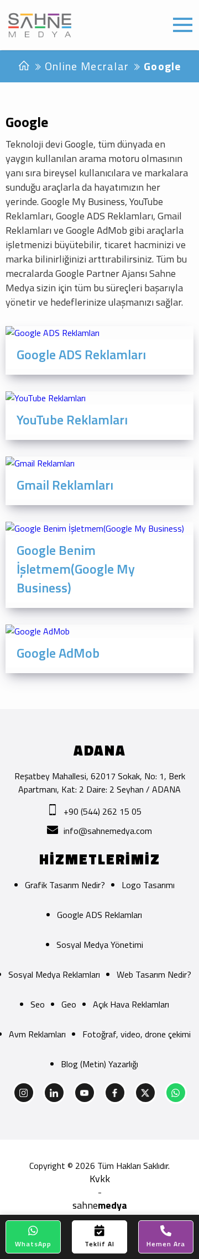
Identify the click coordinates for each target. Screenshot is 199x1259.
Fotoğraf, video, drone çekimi (136, 1034)
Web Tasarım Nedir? (154, 974)
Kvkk (100, 1178)
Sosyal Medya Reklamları (54, 974)
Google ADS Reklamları (99, 914)
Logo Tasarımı (148, 884)
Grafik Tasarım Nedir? (65, 884)
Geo (68, 1004)
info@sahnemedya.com (108, 830)
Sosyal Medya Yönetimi (99, 944)
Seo (37, 1004)
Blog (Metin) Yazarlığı (99, 1064)
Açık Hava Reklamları (131, 1004)
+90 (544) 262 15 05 (103, 811)
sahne (99, 1205)
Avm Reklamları (37, 1034)
